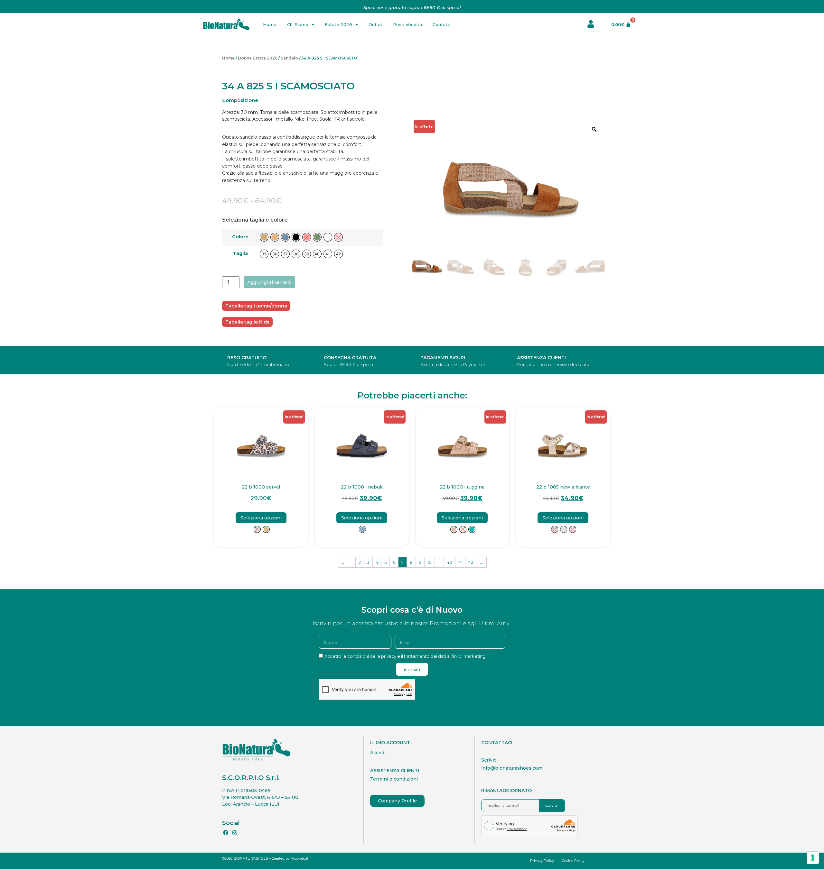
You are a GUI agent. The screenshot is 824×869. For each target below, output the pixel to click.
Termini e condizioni (394, 779)
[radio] (264, 237)
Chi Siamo (297, 24)
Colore (240, 236)
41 (460, 562)
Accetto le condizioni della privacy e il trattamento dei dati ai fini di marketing (404, 656)
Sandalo (289, 58)
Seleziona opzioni (261, 518)
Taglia (240, 253)
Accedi (378, 752)
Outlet (375, 24)
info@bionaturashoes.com (511, 768)
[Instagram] (234, 832)
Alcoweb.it (299, 858)
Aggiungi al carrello (269, 282)
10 (429, 562)
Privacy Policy (542, 860)
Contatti (441, 24)
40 (449, 562)
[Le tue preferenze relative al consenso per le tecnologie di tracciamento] (813, 858)
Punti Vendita (407, 24)
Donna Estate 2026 (257, 58)
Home (269, 24)
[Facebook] (225, 832)
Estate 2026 (338, 24)
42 (470, 562)
